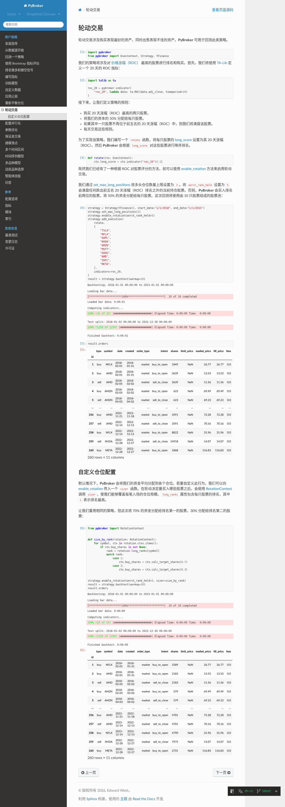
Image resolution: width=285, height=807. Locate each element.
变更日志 (11, 241)
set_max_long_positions (112, 185)
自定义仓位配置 (19, 116)
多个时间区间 (14, 149)
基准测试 (11, 235)
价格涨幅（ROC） (125, 63)
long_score (183, 140)
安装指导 (11, 43)
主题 (123, 799)
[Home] (80, 10)
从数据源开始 (14, 50)
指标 (8, 205)
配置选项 (11, 199)
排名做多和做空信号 (19, 70)
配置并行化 (13, 123)
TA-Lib (222, 63)
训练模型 (11, 83)
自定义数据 (13, 90)
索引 (8, 218)
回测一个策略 (14, 57)
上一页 (90, 773)
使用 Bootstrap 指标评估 (22, 63)
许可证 (9, 248)
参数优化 (11, 130)
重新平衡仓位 (14, 103)
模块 (8, 212)
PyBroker (35, 6)
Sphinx (91, 799)
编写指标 (11, 77)
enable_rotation (193, 169)
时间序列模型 (14, 156)
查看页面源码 (222, 10)
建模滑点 (11, 143)
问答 (8, 182)
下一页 (221, 773)
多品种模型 (13, 163)
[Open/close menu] (2, 110)
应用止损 (11, 96)
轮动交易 (11, 110)
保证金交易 (13, 136)
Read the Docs (144, 799)
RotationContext (219, 489)
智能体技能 (13, 176)
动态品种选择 (14, 169)
